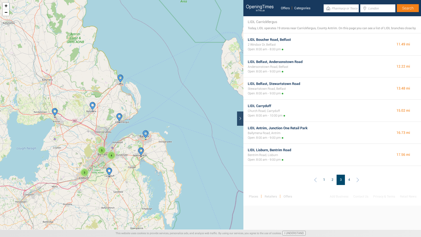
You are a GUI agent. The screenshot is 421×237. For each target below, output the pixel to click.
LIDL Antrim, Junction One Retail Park (278, 128)
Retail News (408, 196)
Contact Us (360, 196)
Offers (285, 8)
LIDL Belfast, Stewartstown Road (274, 84)
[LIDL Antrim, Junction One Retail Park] (55, 113)
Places (253, 196)
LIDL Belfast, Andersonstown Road (275, 62)
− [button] (6, 12)
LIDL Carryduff (259, 106)
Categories (302, 8)
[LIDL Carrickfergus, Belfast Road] (119, 118)
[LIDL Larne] (120, 79)
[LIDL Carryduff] (109, 172)
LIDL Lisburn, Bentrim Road (269, 150)
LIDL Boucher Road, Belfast (269, 40)
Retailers (271, 196)
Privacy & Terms (384, 196)
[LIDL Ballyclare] (93, 107)
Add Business (339, 196)
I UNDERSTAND (294, 233)
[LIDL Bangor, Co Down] (146, 135)
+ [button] (6, 6)
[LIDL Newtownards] (141, 152)
